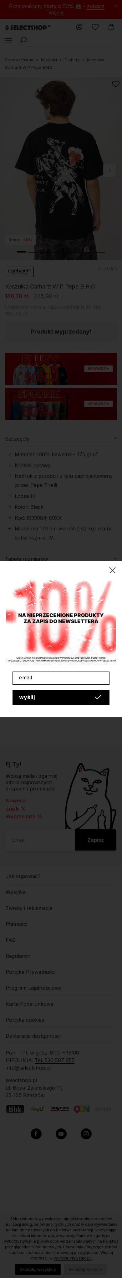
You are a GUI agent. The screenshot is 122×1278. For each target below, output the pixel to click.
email (25, 677)
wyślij (27, 697)
